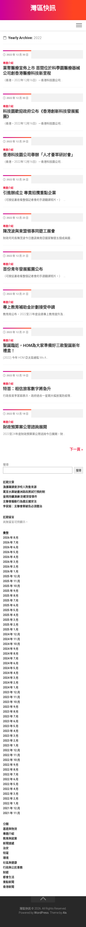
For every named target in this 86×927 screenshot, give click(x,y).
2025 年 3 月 (10, 619)
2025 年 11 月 (11, 581)
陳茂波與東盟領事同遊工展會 (29, 231)
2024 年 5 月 (10, 668)
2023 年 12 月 (11, 692)
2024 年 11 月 (11, 639)
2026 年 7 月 (10, 542)
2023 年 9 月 (10, 706)
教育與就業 (10, 838)
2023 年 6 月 (10, 721)
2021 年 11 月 (11, 813)
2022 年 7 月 (10, 774)
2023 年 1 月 (10, 745)
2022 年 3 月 (10, 793)
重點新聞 (8, 882)
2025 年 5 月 (10, 610)
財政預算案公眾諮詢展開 (25, 427)
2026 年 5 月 (10, 552)
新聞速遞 (8, 843)
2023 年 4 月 (10, 730)
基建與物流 (10, 828)
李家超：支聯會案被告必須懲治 (22, 506)
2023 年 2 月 (10, 740)
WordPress (41, 912)
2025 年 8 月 (10, 595)
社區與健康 (10, 862)
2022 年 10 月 (11, 759)
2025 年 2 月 (10, 624)
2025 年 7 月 (10, 600)
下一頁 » (76, 449)
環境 (6, 857)
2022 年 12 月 (11, 750)
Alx (65, 912)
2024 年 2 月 (10, 682)
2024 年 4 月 (10, 673)
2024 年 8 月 (10, 653)
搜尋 (6, 464)
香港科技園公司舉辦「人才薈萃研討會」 (39, 154)
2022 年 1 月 (10, 803)
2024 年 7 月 (10, 658)
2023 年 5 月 (10, 726)
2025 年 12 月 (11, 576)
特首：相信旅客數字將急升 (27, 388)
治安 (6, 848)
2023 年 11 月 (11, 697)
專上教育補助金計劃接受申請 (29, 307)
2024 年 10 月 (11, 644)
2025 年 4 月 (10, 615)
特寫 (6, 853)
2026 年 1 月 (10, 571)
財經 (6, 872)
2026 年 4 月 (10, 557)
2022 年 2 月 (10, 798)
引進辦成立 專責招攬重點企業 (29, 192)
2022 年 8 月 (10, 769)
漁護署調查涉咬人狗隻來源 (20, 486)
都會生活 (8, 877)
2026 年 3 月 (10, 561)
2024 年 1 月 (10, 687)
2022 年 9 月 (10, 764)
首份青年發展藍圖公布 (23, 269)
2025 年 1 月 (10, 629)
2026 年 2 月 (10, 566)
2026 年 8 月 (10, 537)
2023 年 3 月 (10, 735)
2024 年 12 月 (11, 634)
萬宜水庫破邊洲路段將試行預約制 (24, 491)
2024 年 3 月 (10, 677)
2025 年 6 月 (10, 605)
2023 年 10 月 (11, 702)
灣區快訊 (43, 8)
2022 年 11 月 (11, 755)
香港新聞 (8, 886)
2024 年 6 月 (10, 663)
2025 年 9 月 (10, 590)
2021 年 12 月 (11, 808)
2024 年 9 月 (10, 648)
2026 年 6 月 (10, 547)
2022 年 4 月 (10, 788)
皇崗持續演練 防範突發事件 (20, 496)
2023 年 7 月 (10, 716)
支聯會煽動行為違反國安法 (20, 501)
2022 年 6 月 (10, 779)
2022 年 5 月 (10, 784)
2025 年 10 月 (11, 586)
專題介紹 (8, 62)
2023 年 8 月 (10, 711)
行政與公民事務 (13, 867)
